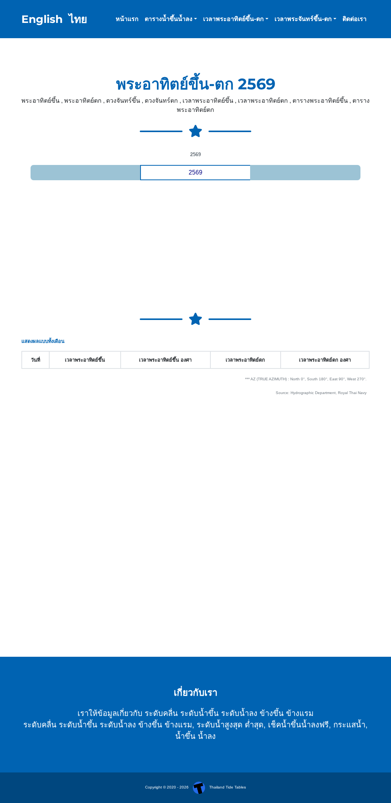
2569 (195, 172)
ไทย (78, 19)
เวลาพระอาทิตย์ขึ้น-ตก (233, 19)
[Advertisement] (195, 248)
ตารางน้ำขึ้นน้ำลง (168, 19)
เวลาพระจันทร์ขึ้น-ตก (303, 19)
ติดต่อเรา (355, 19)
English (42, 19)
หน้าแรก (127, 19)
